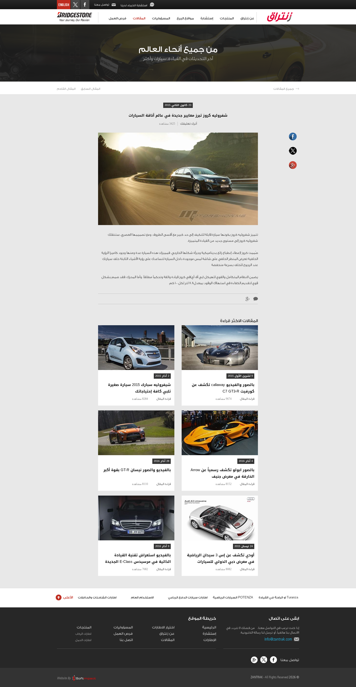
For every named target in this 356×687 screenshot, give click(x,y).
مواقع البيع (185, 18)
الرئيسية (209, 627)
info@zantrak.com (279, 639)
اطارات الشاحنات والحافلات (97, 597)
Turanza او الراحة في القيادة (278, 597)
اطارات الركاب (83, 633)
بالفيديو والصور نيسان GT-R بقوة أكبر (137, 470)
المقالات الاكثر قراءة (239, 321)
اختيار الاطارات (163, 627)
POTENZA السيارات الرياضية (233, 597)
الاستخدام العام (142, 597)
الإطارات (209, 640)
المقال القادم (66, 89)
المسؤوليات (161, 18)
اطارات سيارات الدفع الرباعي (188, 597)
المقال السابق (90, 89)
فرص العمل (117, 18)
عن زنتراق (247, 18)
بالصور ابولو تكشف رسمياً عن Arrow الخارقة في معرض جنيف (222, 473)
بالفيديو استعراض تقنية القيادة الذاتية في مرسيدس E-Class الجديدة (138, 558)
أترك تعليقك (188, 123)
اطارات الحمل (83, 640)
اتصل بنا (126, 640)
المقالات (139, 18)
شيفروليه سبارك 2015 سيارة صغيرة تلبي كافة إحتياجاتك (139, 388)
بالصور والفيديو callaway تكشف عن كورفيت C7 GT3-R (223, 388)
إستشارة (207, 18)
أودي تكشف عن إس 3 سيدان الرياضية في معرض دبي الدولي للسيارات (220, 558)
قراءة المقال (247, 398)
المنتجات (227, 18)
